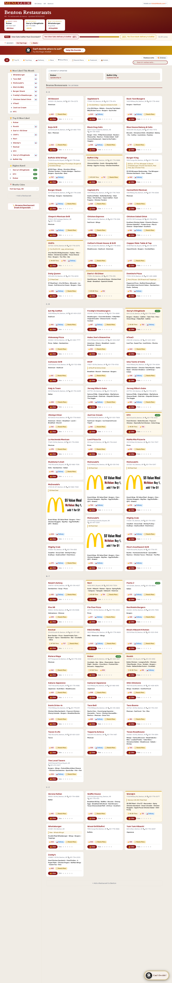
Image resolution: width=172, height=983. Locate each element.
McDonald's (93, 462)
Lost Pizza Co (94, 439)
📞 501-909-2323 (75, 313)
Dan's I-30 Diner (95, 273)
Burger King (133, 158)
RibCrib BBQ (93, 630)
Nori (89, 583)
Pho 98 (51, 607)
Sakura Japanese (57, 683)
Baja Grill (52, 127)
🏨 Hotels (104, 60)
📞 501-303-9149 (152, 632)
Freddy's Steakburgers (98, 311)
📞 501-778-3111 (151, 550)
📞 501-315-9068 (73, 610)
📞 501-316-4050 (94, 132)
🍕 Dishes (161, 58)
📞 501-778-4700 (112, 364)
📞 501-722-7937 (152, 442)
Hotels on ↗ (155, 3)
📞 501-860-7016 (73, 464)
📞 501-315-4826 (114, 708)
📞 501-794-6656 (54, 221)
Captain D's (93, 190)
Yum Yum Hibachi (135, 826)
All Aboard (53, 99)
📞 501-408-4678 (152, 686)
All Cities (38, 4)
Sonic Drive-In (55, 705)
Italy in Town (54, 388)
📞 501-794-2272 (72, 101)
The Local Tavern (56, 760)
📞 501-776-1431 (93, 798)
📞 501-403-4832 (149, 340)
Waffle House (94, 794)
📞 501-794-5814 (152, 735)
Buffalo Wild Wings (57, 158)
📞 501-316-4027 (74, 585)
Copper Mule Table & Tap (139, 243)
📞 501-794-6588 (73, 796)
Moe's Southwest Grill (138, 547)
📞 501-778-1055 (114, 219)
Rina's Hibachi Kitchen (138, 630)
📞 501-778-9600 (114, 632)
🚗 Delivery (40, 60)
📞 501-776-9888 (114, 160)
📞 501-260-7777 (74, 340)
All (7, 60)
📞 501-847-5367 (94, 522)
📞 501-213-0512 (149, 659)
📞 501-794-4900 (113, 610)
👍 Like (53, 119)
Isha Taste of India (136, 362)
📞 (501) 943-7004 (110, 585)
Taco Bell (91, 705)
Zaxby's (52, 855)
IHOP (89, 362)
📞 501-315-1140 (113, 464)
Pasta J (130, 583)
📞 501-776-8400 (74, 417)
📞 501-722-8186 (75, 364)
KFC (129, 415)
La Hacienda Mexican (58, 439)
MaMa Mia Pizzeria (136, 439)
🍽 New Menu (63, 60)
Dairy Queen (54, 273)
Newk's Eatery (55, 583)
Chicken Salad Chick (137, 216)
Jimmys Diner (55, 415)
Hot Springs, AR (17, 189)
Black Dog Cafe (95, 127)
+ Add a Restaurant (23, 196)
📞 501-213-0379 (151, 246)
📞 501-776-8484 (149, 313)
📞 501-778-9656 (113, 829)
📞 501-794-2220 (74, 857)
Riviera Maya (54, 656)
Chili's (51, 243)
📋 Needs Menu (78, 60)
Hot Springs (22, 43)
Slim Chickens (134, 683)
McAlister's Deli (56, 462)
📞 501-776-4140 (75, 659)
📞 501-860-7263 (72, 487)
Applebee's (93, 99)
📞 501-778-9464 (73, 160)
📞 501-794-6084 (153, 364)
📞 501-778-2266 (74, 193)
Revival (51, 630)
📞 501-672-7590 (152, 610)
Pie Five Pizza (94, 607)
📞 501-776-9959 (73, 442)
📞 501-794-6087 (149, 829)
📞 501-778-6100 (114, 246)
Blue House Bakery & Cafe (140, 127)
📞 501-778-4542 (153, 101)
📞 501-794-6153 (149, 521)
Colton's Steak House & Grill (101, 243)
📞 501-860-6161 (113, 686)
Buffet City (92, 158)
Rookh (130, 656)
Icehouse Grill (55, 362)
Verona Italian (55, 794)
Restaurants (149, 58)
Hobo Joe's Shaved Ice (98, 337)
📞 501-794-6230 (72, 276)
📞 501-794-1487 (111, 735)
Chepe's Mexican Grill (59, 216)
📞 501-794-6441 (111, 442)
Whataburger (55, 826)
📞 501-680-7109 (74, 130)
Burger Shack (55, 190)
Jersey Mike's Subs (97, 388)
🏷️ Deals (34, 43)
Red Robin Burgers (136, 607)
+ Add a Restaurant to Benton (104, 883)
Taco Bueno (132, 705)
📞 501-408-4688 (150, 276)
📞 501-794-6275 (111, 391)
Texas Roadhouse (136, 732)
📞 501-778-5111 (74, 708)
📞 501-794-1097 (150, 464)
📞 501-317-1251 (73, 632)
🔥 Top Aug (27, 60)
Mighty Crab (133, 518)
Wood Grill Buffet (96, 826)
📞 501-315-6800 (150, 586)
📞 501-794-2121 (152, 708)
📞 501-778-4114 (110, 101)
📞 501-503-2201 (73, 735)
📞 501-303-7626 (113, 417)
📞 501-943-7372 (151, 130)
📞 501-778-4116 (109, 276)
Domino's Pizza (134, 273)
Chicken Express (95, 216)
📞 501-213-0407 (54, 765)
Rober (90, 656)
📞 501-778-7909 (113, 193)
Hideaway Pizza (56, 337)
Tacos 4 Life (54, 732)
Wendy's (131, 794)
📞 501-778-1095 (152, 160)
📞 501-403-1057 (114, 659)
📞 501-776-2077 (153, 796)
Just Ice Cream (95, 415)
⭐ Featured (92, 60)
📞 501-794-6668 (113, 313)
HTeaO (130, 337)
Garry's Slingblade (136, 311)
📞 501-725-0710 (151, 219)
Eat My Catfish (55, 311)
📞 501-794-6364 (152, 193)
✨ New (51, 60)
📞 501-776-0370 (73, 246)
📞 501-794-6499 (75, 391)
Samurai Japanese (96, 683)
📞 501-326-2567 (114, 340)
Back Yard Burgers (136, 99)
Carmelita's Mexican (137, 190)
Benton (50, 4)
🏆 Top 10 (15, 60)
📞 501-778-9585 (73, 686)
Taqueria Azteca (95, 732)
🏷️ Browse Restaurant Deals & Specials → (24, 206)
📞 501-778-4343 (151, 418)
